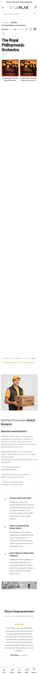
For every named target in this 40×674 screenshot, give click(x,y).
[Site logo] (19, 7)
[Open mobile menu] (3, 7)
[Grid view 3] (30, 29)
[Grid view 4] (34, 29)
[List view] (22, 29)
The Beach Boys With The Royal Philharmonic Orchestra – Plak (10, 80)
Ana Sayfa (5, 22)
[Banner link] (19, 585)
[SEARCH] (34, 13)
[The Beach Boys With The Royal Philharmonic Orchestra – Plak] (10, 68)
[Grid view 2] (26, 29)
